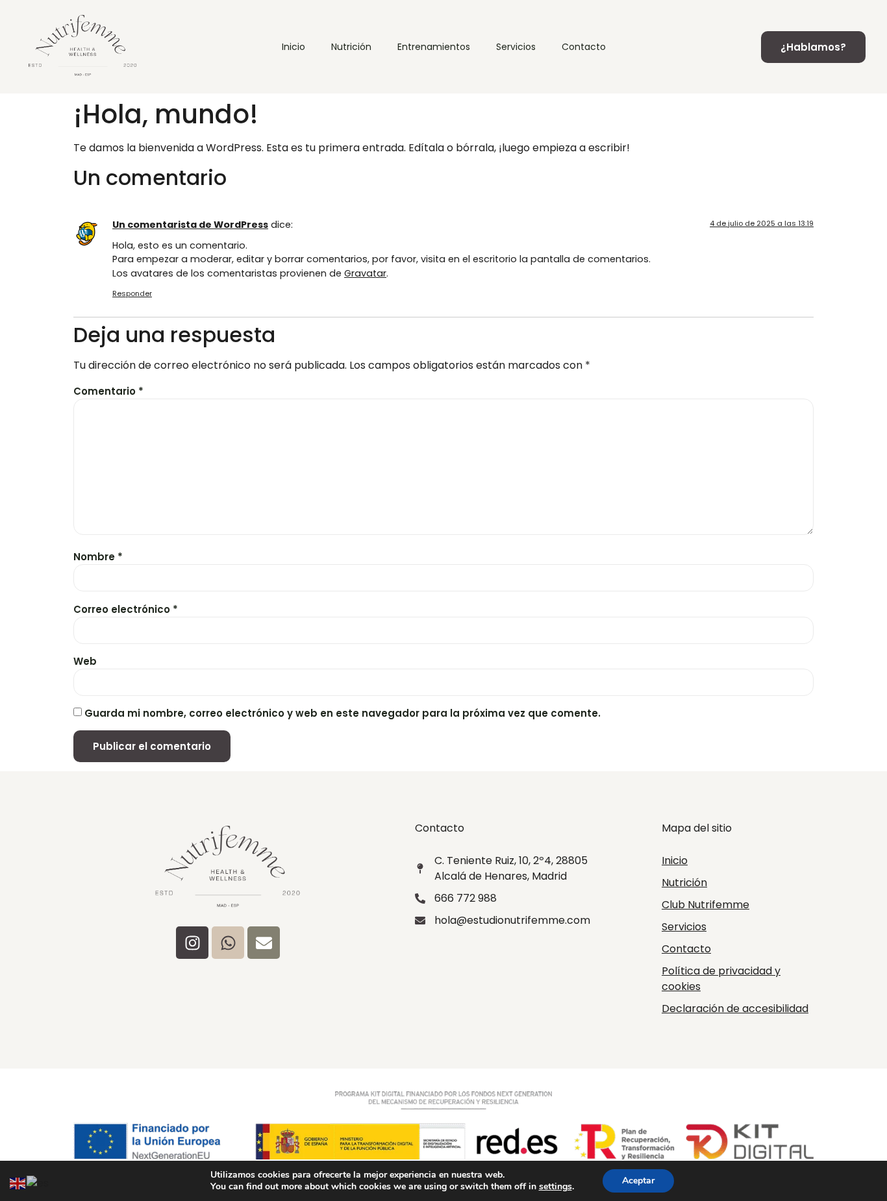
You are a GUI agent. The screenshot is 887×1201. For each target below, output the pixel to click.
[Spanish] (38, 1182)
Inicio (293, 46)
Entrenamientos (433, 46)
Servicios (516, 46)
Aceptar (638, 1180)
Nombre (98, 557)
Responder (132, 293)
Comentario (108, 391)
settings (555, 1187)
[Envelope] (263, 942)
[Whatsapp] (228, 942)
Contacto (584, 46)
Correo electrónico (125, 609)
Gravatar (365, 273)
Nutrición (351, 46)
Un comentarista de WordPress (190, 224)
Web (85, 661)
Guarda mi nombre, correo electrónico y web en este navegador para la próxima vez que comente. (342, 713)
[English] (18, 1182)
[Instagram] (192, 942)
